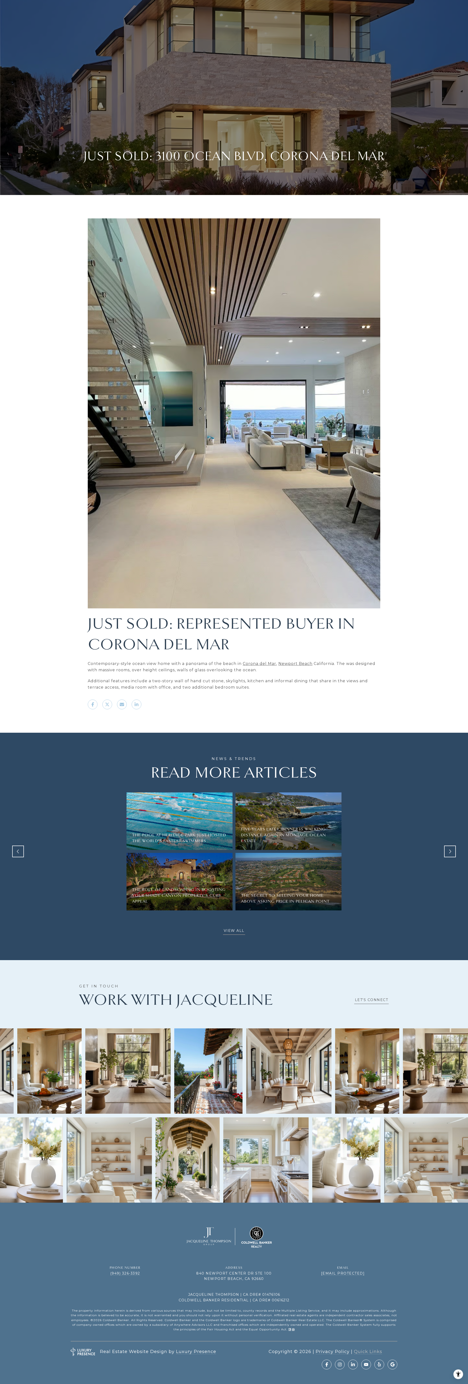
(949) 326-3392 (125, 1273)
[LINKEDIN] (353, 1364)
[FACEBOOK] (327, 1364)
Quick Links (368, 1351)
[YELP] (379, 1364)
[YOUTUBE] (366, 1364)
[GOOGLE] (392, 1364)
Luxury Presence (196, 1351)
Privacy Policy (333, 1351)
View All (234, 930)
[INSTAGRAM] (340, 1364)
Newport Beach (295, 663)
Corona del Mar (259, 663)
